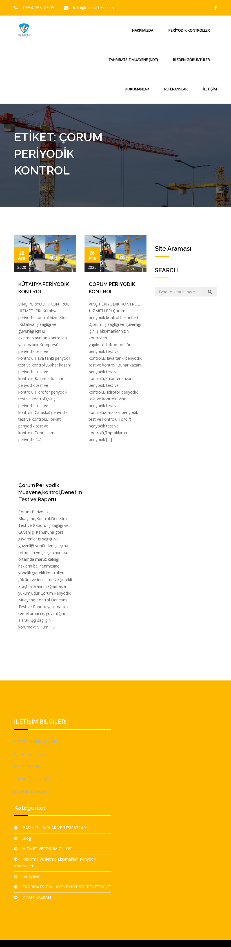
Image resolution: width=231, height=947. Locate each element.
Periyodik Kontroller (189, 30)
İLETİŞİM (210, 88)
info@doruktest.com (94, 8)
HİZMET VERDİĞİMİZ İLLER (48, 848)
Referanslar (176, 88)
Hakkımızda (142, 30)
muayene (31, 876)
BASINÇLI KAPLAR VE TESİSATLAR (54, 827)
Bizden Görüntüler (191, 59)
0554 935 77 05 (38, 8)
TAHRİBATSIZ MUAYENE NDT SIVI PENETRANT (66, 886)
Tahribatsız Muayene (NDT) (133, 59)
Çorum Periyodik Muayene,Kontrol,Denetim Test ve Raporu (50, 492)
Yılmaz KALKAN (37, 897)
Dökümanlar (137, 88)
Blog (27, 838)
